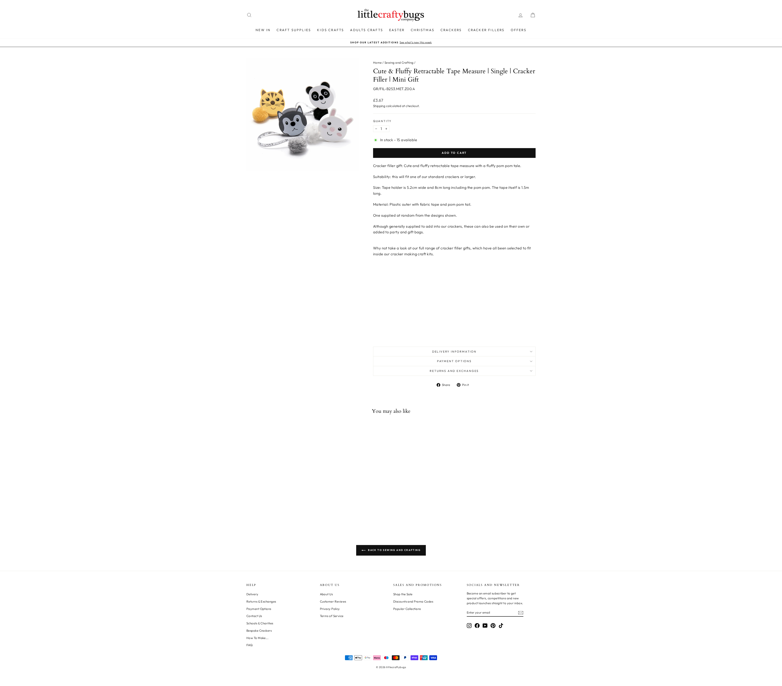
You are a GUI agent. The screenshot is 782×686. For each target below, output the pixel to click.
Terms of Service (332, 616)
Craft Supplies (294, 30)
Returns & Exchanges (261, 601)
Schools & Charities (259, 623)
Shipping (379, 106)
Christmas (422, 30)
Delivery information (454, 351)
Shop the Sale (403, 594)
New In (263, 30)
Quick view (280, 489)
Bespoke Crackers (259, 630)
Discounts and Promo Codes (413, 601)
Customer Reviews (333, 601)
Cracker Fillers (486, 30)
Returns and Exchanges (454, 371)
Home (377, 62)
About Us (326, 594)
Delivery (252, 594)
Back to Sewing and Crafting (394, 550)
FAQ (249, 645)
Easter (397, 30)
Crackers (451, 30)
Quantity (382, 121)
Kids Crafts (330, 30)
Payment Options (454, 361)
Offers (518, 30)
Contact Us (254, 616)
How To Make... (257, 638)
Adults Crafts (366, 30)
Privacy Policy (330, 609)
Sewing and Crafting (399, 62)
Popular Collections (407, 609)
